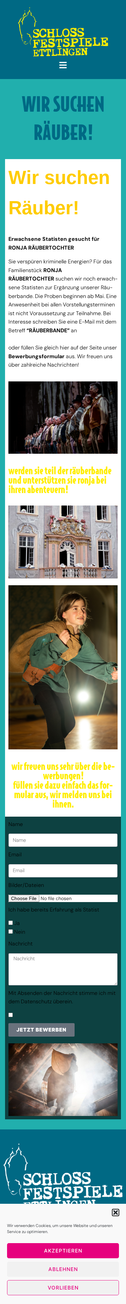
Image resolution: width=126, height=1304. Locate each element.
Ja (17, 923)
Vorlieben (63, 1287)
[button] (115, 1212)
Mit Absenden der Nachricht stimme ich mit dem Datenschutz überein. (62, 997)
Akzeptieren (63, 1250)
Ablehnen (63, 1269)
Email (15, 854)
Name (15, 824)
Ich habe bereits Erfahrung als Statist (53, 909)
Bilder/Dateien (26, 885)
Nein (19, 931)
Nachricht (20, 943)
